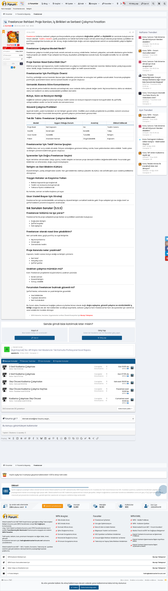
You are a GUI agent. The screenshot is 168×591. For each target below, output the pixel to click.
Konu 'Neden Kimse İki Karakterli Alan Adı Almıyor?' (152, 166)
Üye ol (36, 338)
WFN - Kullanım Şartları (141, 524)
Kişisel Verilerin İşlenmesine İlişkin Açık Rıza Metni (148, 540)
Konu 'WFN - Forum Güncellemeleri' (150, 51)
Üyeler (70, 3)
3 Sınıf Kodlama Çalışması (22, 366)
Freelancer (31, 36)
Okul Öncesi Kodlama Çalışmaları (25, 381)
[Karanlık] (164, 3)
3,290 (21, 55)
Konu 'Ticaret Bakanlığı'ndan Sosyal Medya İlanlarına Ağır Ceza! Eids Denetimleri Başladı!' (154, 78)
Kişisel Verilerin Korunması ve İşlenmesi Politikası (147, 535)
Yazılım (42, 39)
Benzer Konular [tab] (10, 361)
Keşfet (57, 3)
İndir (82, 3)
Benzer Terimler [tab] (28, 361)
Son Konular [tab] (45, 361)
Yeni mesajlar (6, 9)
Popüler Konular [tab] (61, 361)
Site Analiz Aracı (64, 520)
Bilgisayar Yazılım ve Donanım (106, 531)
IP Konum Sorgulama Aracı (68, 541)
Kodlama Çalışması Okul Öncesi (25, 398)
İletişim (29, 9)
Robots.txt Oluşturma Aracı (67, 538)
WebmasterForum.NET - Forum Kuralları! (147, 527)
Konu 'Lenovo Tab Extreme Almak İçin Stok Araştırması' (154, 64)
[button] (49, 3)
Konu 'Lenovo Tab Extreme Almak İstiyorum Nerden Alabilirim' (154, 39)
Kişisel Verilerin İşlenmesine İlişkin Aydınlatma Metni (145, 545)
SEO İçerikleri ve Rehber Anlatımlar (108, 534)
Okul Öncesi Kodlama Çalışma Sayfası (28, 389)
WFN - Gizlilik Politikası (141, 520)
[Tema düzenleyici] (159, 3)
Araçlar (94, 3)
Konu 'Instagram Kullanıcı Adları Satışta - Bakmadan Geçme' (154, 141)
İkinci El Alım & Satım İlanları (105, 527)
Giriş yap (103, 338)
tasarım (49, 39)
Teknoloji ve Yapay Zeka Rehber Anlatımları (111, 541)
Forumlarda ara (19, 9)
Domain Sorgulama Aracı (67, 534)
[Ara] (153, 3)
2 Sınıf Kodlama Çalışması (22, 374)
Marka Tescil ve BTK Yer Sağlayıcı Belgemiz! (149, 531)
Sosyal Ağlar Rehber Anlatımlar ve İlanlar (110, 538)
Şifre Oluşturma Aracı (65, 531)
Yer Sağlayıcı (40, 524)
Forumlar (34, 3)
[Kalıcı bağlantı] (67, 48)
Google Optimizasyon (103, 524)
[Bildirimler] (125, 3)
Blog (45, 3)
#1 (133, 32)
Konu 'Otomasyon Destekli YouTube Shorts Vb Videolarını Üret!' (154, 95)
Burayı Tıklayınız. (87, 315)
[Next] (21, 63)
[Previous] (5, 63)
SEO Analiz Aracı (64, 524)
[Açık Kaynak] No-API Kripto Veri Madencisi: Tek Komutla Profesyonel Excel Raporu (51, 350)
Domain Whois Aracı (65, 527)
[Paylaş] (129, 32)
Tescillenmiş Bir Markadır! (17, 530)
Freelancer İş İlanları (102, 520)
